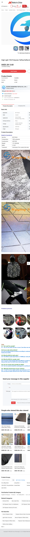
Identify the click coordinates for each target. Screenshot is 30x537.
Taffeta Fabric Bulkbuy (7, 524)
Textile (6, 10)
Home (2, 10)
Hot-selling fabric (5, 483)
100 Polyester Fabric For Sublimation (10, 504)
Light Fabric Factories (7, 517)
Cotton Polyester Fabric (8, 514)
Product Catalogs (21, 480)
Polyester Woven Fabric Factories (23, 514)
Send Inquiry (14, 71)
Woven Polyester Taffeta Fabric (21, 517)
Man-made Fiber (15, 501)
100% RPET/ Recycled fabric (7, 485)
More (2, 526)
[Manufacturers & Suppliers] (15, 2)
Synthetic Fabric (12, 10)
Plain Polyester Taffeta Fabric (9, 520)
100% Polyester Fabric (21, 10)
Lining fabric (16, 483)
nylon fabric (3, 487)
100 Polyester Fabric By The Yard (10, 507)
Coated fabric (17, 485)
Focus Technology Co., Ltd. (18, 531)
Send (13, 402)
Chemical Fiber (6, 501)
